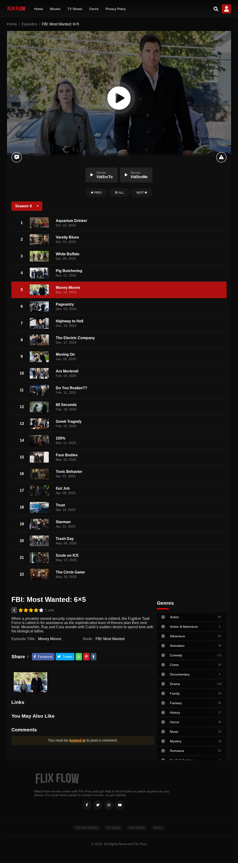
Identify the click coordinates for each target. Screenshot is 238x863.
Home (38, 9)
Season (23, 206)
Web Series (137, 827)
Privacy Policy (116, 9)
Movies (55, 9)
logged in (77, 740)
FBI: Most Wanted (110, 639)
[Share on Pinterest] (86, 656)
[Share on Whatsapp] (79, 656)
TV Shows (74, 9)
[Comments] (16, 157)
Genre (94, 9)
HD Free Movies (87, 827)
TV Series (113, 827)
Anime (158, 827)
